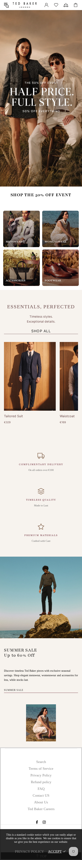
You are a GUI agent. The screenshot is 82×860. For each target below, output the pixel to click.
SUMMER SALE (13, 690)
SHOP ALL (41, 331)
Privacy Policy (41, 775)
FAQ (41, 789)
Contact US (41, 795)
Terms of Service (41, 768)
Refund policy (41, 782)
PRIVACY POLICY (29, 851)
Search (41, 762)
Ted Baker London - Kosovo (25, 5)
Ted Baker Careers (41, 809)
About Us (41, 802)
